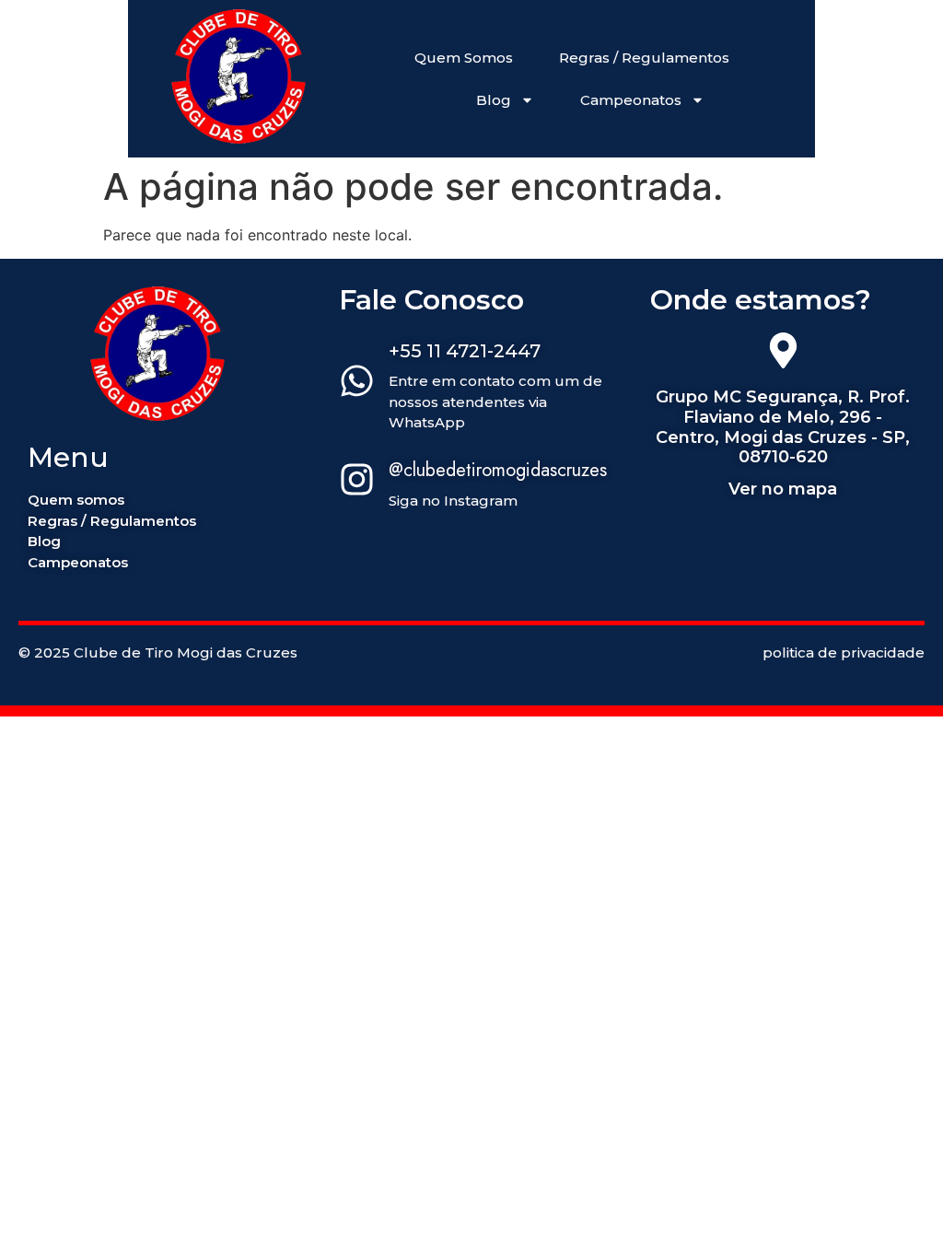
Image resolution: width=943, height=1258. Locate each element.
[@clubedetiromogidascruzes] (357, 481)
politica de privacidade (844, 652)
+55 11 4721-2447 (465, 351)
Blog (493, 100)
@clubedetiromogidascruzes (498, 470)
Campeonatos (630, 100)
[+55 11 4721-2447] (357, 383)
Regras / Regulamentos (644, 57)
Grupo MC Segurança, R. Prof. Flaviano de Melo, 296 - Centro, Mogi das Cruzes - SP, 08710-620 (783, 427)
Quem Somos (463, 57)
